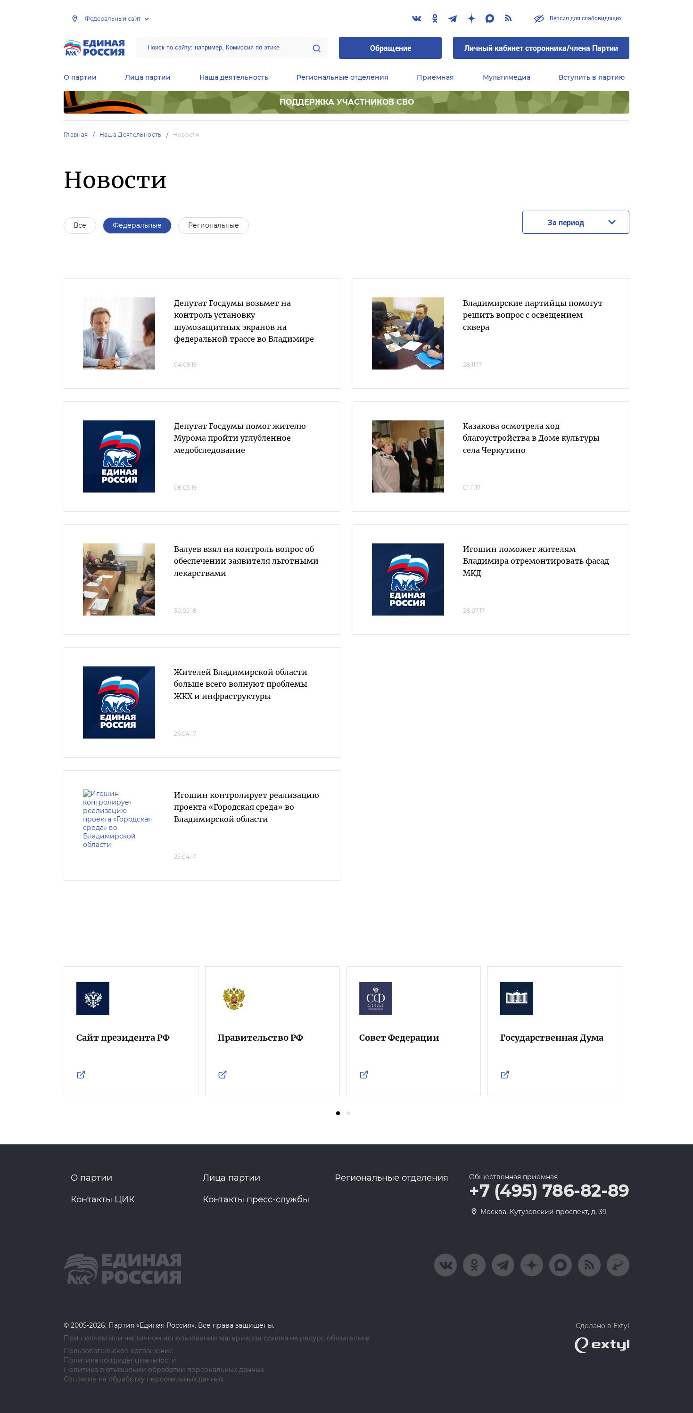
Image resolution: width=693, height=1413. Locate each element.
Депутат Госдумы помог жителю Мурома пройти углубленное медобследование (240, 438)
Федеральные (137, 225)
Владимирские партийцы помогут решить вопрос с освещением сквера (532, 315)
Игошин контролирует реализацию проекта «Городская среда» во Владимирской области (246, 807)
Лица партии (148, 77)
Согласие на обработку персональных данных (143, 1379)
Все (80, 225)
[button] (338, 1113)
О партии (80, 77)
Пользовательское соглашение (118, 1351)
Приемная (435, 77)
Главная (76, 134)
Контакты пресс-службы (256, 1199)
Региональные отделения (342, 77)
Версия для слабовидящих (585, 18)
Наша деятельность (233, 77)
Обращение (390, 48)
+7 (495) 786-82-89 (549, 1191)
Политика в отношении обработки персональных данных (164, 1370)
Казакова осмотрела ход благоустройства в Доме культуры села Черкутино (531, 438)
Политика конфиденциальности (120, 1360)
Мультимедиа (506, 77)
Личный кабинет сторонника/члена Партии (541, 48)
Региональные (213, 225)
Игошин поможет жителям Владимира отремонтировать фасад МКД (536, 561)
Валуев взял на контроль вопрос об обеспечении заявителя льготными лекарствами (246, 561)
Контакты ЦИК (103, 1199)
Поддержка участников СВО (347, 102)
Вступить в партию (592, 77)
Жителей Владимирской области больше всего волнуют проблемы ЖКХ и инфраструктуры (240, 684)
